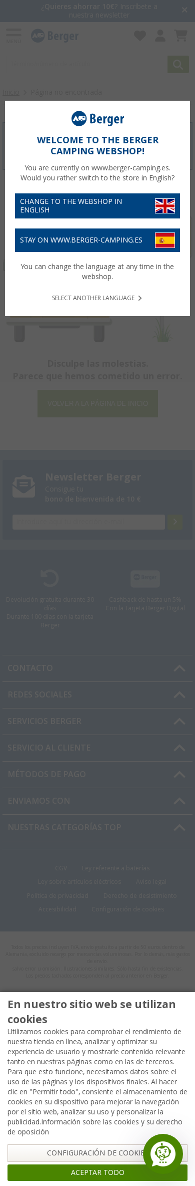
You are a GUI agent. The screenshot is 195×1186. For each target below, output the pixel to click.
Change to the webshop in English (71, 205)
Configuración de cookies (97, 1153)
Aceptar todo (97, 1172)
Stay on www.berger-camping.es (81, 240)
